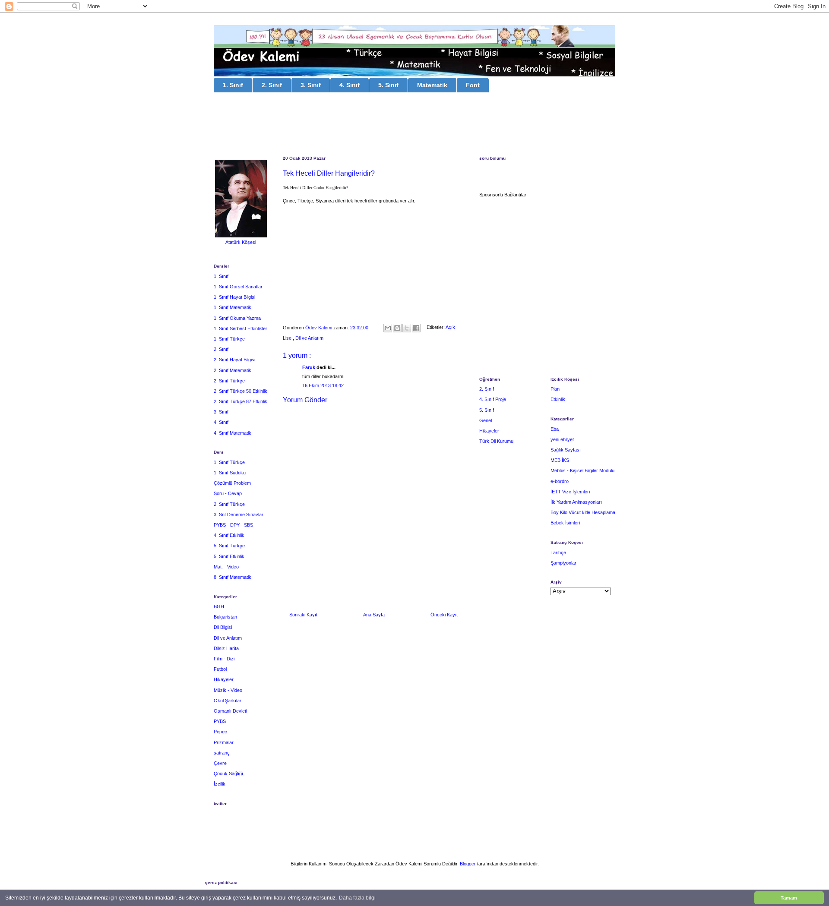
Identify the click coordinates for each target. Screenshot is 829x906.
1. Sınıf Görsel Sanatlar (238, 286)
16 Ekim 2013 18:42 (323, 385)
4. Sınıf (349, 85)
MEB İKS (560, 460)
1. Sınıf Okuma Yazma (237, 318)
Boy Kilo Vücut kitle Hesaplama (583, 512)
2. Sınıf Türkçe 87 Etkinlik (240, 401)
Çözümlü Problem (232, 483)
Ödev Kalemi (319, 327)
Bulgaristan (225, 616)
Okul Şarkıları (228, 700)
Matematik (432, 85)
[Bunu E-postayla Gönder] (387, 328)
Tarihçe (558, 552)
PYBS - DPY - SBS (233, 524)
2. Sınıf (272, 85)
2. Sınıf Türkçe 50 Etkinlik (240, 391)
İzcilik (219, 783)
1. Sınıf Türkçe (229, 338)
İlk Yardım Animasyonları (576, 502)
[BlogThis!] (397, 328)
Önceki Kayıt (444, 614)
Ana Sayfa (374, 614)
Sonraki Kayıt (303, 614)
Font (473, 85)
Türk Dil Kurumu (496, 441)
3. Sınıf (311, 85)
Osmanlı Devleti (230, 710)
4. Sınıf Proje (492, 399)
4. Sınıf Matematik (232, 433)
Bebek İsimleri (565, 522)
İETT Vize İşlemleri (570, 491)
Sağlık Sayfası (566, 449)
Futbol (220, 669)
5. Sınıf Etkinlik (229, 556)
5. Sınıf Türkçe (229, 545)
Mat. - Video (226, 566)
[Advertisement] (414, 125)
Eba (555, 429)
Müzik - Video (228, 690)
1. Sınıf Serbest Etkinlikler (240, 328)
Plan (555, 388)
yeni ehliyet (562, 439)
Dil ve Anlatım (309, 338)
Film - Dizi (224, 658)
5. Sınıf (388, 85)
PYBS (220, 721)
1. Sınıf (233, 85)
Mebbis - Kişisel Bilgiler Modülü (582, 470)
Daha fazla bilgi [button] (357, 898)
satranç (222, 752)
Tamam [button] (789, 897)
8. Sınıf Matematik (232, 577)
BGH (219, 606)
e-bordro (560, 481)
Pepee (220, 731)
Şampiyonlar (563, 562)
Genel (485, 420)
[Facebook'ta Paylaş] (416, 328)
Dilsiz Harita (226, 648)
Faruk (309, 367)
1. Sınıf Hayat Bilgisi (234, 297)
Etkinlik (558, 399)
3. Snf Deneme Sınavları (239, 514)
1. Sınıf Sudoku (230, 472)
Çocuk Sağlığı (228, 773)
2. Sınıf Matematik (232, 370)
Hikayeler (224, 679)
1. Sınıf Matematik (232, 307)
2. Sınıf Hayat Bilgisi (234, 359)
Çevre (220, 763)
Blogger (468, 863)
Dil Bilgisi (223, 627)
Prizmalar (224, 742)
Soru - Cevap (228, 493)
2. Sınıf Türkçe (229, 380)
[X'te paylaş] (406, 328)
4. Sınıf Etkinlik (229, 535)
